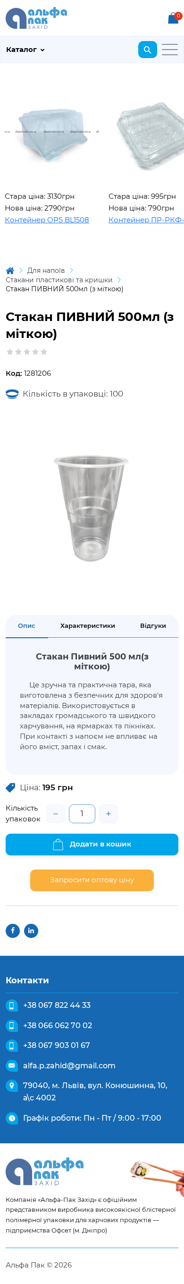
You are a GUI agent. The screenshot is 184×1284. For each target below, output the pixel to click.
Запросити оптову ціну (92, 879)
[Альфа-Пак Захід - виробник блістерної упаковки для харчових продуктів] (36, 17)
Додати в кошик (99, 843)
